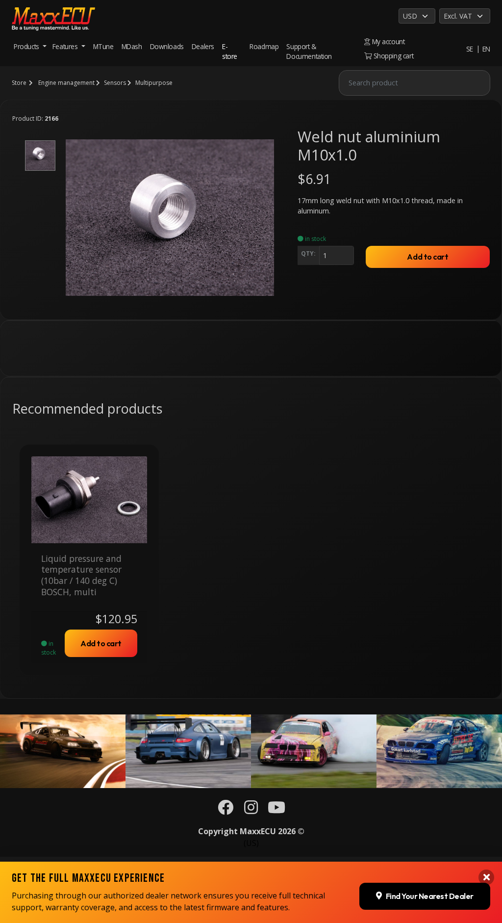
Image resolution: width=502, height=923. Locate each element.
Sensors (115, 83)
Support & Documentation (309, 51)
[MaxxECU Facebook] (225, 810)
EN (486, 48)
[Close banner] (486, 877)
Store (19, 83)
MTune (103, 46)
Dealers (203, 46)
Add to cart (427, 257)
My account (387, 41)
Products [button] (27, 46)
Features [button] (65, 46)
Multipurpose (154, 83)
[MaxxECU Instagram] (251, 810)
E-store (229, 51)
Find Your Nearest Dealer (430, 896)
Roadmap (264, 46)
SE (469, 48)
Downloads (167, 46)
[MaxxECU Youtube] (276, 810)
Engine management (66, 83)
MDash (132, 46)
